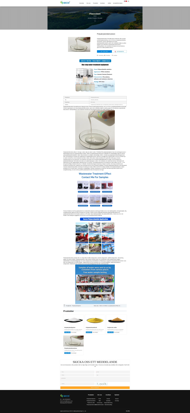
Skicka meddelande (95, 387)
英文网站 (128, 411)
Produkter (95, 3)
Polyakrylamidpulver (91, 398)
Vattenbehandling (108, 404)
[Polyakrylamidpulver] (73, 315)
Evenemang (99, 402)
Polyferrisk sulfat (91, 402)
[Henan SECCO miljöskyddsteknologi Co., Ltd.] (65, 2)
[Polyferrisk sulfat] (116, 315)
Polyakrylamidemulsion (91, 404)
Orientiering (101, 55)
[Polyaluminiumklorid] (95, 315)
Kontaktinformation (116, 3)
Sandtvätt (108, 400)
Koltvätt (108, 398)
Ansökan (102, 3)
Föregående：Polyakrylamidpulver (73, 305)
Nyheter (117, 398)
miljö (100, 400)
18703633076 (120, 51)
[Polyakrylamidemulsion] (73, 336)
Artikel (109, 3)
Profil (100, 398)
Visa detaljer (73, 332)
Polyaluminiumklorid (91, 400)
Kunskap (117, 400)
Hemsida (81, 3)
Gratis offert (105, 51)
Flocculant (100, 18)
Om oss (88, 3)
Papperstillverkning (108, 402)
